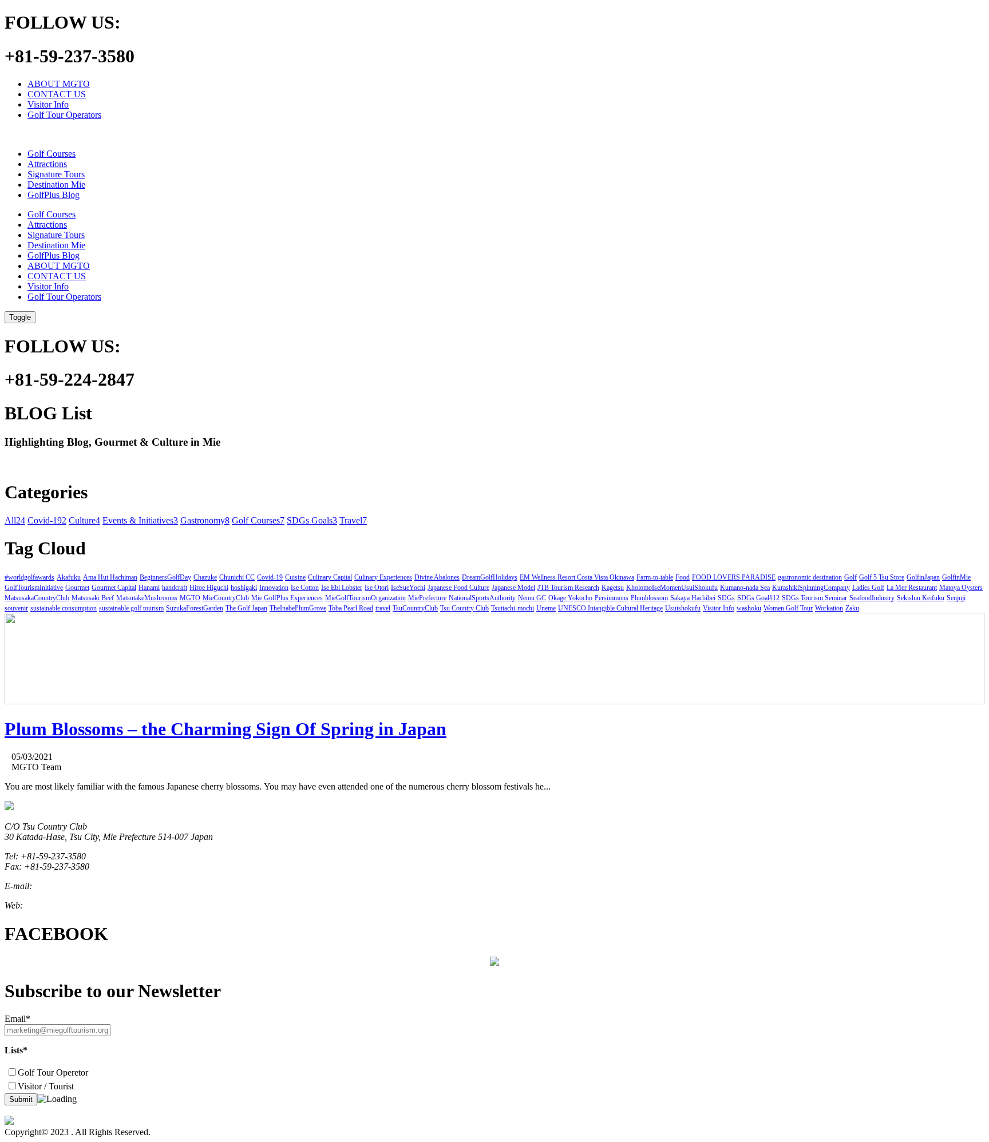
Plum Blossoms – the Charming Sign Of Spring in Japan (225, 729)
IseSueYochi (408, 588)
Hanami (149, 588)
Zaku (852, 608)
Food (682, 577)
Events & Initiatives (140, 520)
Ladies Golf (868, 588)
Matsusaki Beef (93, 598)
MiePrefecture (427, 598)
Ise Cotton (305, 588)
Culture (84, 520)
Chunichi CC (237, 577)
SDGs (726, 598)
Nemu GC (532, 598)
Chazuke (205, 577)
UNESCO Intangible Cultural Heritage (610, 608)
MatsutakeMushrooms (146, 598)
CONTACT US (56, 94)
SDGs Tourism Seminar (814, 598)
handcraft (174, 588)
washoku (749, 608)
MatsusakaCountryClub (37, 598)
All (15, 520)
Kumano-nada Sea (745, 588)
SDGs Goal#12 (758, 598)
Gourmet (77, 588)
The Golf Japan (246, 608)
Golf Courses (51, 153)
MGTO (190, 598)
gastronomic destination (810, 577)
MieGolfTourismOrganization (365, 598)
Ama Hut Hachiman (110, 577)
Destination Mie (56, 184)
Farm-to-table (654, 577)
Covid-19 (46, 520)
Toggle (20, 317)
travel (382, 608)
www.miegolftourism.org (69, 905)
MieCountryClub (226, 598)
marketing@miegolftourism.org (91, 886)
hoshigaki (244, 588)
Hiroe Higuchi (208, 588)
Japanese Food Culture (458, 588)
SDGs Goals (312, 520)
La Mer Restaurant (912, 588)
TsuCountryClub (415, 608)
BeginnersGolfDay (165, 577)
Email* (17, 1019)
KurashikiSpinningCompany (811, 588)
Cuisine (295, 577)
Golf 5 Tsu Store (881, 577)
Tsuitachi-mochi (512, 608)
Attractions (47, 164)
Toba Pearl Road (351, 608)
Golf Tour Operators (64, 115)
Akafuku (69, 577)
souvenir (16, 608)
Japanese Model (513, 588)
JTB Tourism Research (568, 588)
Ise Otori (377, 588)
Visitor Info (48, 104)
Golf (850, 577)
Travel (353, 520)
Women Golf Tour (788, 608)
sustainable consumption (63, 608)
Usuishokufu (683, 608)
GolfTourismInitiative (34, 588)
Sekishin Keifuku (920, 598)
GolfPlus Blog (53, 195)
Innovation (273, 588)
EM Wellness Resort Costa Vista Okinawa (577, 577)
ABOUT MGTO (58, 84)
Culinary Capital (330, 577)
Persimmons (611, 598)
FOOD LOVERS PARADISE (734, 577)
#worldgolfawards (29, 577)
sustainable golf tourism (131, 608)
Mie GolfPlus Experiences (287, 598)
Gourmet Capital (114, 588)
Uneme (546, 608)
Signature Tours (56, 174)
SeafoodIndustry (872, 598)
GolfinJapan (923, 577)
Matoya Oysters (961, 588)
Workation (829, 608)
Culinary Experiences (383, 577)
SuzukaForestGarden (194, 608)
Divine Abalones (437, 577)
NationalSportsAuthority (482, 598)
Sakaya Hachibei (692, 598)
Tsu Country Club (464, 608)
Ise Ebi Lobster (341, 588)
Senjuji (956, 598)
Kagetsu (613, 588)
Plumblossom (649, 598)
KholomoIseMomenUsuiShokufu (672, 588)
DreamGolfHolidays (489, 577)
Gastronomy (205, 520)
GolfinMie (956, 577)
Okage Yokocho (570, 598)
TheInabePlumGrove (298, 608)
